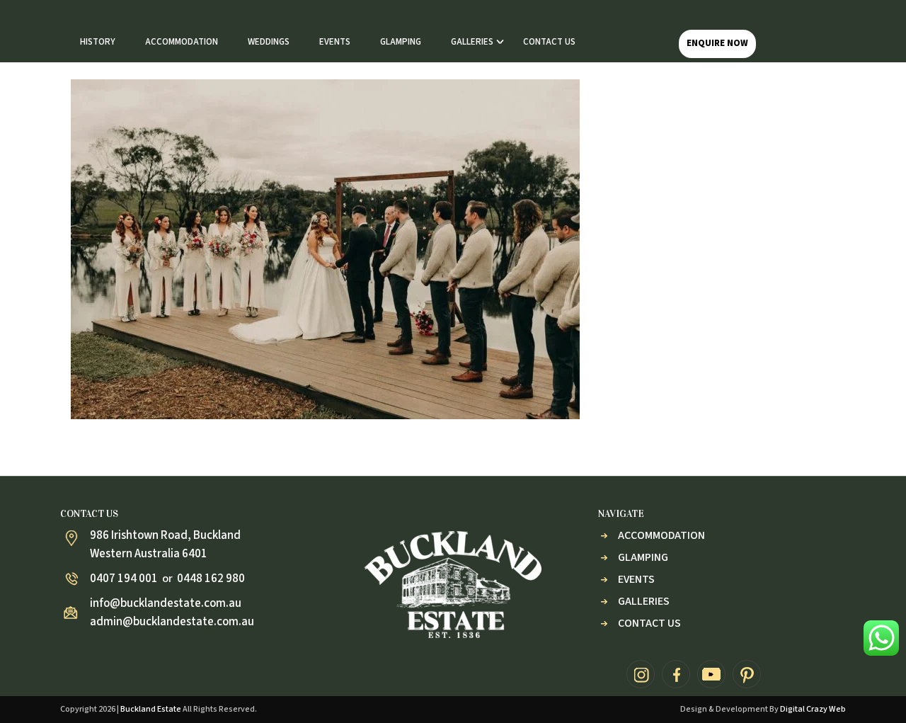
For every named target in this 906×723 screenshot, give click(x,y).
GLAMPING (400, 41)
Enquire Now (717, 43)
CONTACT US (549, 41)
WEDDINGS (268, 41)
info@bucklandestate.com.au (165, 603)
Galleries (644, 601)
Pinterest (747, 674)
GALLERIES (472, 41)
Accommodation (661, 535)
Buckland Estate (150, 709)
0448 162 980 (211, 578)
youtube (711, 674)
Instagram (640, 674)
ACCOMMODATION (181, 41)
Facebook (676, 674)
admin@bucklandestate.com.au (172, 621)
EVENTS (334, 41)
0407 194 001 (124, 578)
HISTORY (97, 41)
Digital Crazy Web (813, 709)
